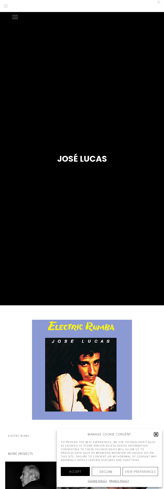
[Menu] (157, 2)
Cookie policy (97, 481)
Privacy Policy (119, 481)
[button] (156, 434)
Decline (106, 472)
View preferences (140, 472)
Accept (75, 472)
